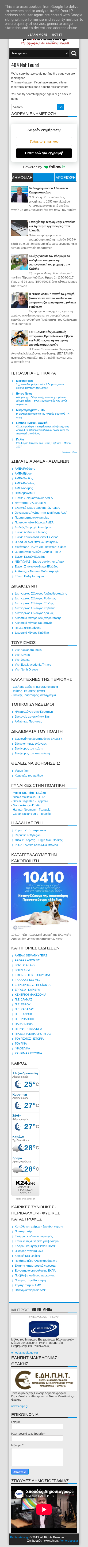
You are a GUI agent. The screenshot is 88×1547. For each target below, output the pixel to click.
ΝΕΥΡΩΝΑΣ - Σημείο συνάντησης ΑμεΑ (39, 561)
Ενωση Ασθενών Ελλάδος (31, 532)
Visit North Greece (26, 669)
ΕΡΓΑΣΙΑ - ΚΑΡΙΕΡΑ (27, 989)
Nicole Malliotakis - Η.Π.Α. (29, 797)
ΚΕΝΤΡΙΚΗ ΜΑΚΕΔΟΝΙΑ (30, 994)
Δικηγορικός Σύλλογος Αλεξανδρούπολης (41, 593)
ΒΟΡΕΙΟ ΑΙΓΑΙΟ (24, 965)
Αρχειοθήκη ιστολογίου (65, 178)
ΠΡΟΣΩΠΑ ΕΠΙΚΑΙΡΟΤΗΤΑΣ (33, 1033)
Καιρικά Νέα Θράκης (28, 1256)
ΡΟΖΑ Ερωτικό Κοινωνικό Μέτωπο (36, 845)
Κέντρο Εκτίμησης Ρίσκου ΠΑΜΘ (35, 1246)
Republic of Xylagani (28, 835)
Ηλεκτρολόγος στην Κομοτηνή (34, 711)
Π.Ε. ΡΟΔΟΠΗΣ (25, 1019)
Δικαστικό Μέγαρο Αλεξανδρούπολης (38, 618)
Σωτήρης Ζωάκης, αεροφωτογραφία (35, 686)
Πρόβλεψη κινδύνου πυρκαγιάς (34, 1275)
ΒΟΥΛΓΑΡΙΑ (22, 970)
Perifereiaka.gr (19, 1537)
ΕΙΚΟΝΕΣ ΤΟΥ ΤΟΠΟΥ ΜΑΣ (32, 975)
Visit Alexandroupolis (28, 650)
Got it (57, 34)
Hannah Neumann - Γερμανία (31, 809)
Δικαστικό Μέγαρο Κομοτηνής (33, 623)
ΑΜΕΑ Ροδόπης (25, 468)
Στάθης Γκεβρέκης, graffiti (29, 691)
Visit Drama (22, 659)
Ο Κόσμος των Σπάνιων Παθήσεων (36, 542)
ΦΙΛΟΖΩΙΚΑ (22, 1048)
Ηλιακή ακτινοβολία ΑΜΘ (30, 1290)
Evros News (24, 393)
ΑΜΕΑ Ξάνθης (24, 478)
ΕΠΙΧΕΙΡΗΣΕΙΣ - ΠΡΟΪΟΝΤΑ (32, 985)
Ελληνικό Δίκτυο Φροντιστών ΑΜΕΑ (37, 507)
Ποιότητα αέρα (24, 1231)
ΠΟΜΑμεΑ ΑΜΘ (24, 493)
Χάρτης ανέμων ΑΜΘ (28, 1285)
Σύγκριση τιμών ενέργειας (31, 743)
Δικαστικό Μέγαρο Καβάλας (32, 632)
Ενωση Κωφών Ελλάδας (30, 556)
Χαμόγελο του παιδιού (29, 775)
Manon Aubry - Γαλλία (27, 805)
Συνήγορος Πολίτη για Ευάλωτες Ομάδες (40, 547)
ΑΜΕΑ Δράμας (24, 488)
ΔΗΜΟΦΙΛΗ (22, 177)
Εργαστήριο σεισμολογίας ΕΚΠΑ (35, 1270)
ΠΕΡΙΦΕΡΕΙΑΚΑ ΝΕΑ (28, 1029)
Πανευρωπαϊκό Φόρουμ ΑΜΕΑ (34, 522)
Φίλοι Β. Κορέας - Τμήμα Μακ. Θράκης (39, 840)
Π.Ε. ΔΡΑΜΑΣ (23, 999)
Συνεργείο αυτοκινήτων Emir (32, 716)
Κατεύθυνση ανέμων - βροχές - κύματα (39, 1226)
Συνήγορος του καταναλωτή (32, 753)
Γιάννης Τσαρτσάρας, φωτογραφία (34, 695)
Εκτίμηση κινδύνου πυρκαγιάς (34, 1236)
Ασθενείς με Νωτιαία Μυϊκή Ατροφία (37, 571)
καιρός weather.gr (25, 1199)
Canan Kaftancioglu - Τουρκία (32, 813)
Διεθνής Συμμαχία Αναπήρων (33, 527)
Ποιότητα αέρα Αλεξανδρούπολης (36, 1260)
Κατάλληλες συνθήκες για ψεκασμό (37, 1241)
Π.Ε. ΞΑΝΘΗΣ (24, 1014)
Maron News (24, 380)
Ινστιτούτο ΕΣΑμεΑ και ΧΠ (31, 503)
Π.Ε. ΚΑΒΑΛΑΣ (24, 1009)
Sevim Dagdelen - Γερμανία (30, 801)
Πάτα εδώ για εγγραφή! (44, 153)
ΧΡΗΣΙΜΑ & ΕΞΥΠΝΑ (28, 1053)
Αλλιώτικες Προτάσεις (28, 721)
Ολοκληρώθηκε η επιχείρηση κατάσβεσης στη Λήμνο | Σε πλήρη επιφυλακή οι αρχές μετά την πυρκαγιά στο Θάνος (42, 430)
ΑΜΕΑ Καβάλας (24, 483)
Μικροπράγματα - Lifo (30, 410)
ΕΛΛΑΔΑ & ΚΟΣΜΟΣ (28, 980)
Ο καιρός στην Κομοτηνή (30, 1280)
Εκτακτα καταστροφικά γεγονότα (35, 1265)
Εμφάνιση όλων (69, 452)
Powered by (32, 167)
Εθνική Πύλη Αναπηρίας (30, 576)
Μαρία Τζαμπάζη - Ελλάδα (29, 792)
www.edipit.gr (19, 1406)
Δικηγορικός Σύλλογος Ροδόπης (35, 598)
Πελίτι (20, 439)
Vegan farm (22, 770)
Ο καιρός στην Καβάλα (29, 1251)
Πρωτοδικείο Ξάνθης (28, 627)
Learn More (37, 34)
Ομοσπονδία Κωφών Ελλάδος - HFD (38, 551)
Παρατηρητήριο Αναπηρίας (32, 517)
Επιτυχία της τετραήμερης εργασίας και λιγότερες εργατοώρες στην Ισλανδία (52, 226)
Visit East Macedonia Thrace (33, 664)
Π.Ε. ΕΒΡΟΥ (23, 1004)
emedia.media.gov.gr (24, 1352)
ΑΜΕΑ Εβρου (23, 473)
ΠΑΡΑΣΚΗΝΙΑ (24, 1024)
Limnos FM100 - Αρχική (31, 423)
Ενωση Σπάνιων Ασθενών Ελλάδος (36, 537)
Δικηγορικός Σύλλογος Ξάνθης (34, 603)
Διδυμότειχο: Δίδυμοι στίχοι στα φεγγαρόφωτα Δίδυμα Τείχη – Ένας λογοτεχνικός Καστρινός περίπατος (41, 401)
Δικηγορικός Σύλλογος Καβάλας (35, 608)
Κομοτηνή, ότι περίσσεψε (30, 830)
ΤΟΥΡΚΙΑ (21, 1043)
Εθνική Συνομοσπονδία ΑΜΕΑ (34, 498)
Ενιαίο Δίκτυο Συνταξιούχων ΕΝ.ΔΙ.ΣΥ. (38, 738)
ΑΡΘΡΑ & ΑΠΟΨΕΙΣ (27, 960)
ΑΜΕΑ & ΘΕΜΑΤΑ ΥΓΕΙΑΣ (31, 955)
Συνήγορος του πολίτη (29, 748)
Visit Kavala (22, 655)
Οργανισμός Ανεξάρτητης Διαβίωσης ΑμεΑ (41, 512)
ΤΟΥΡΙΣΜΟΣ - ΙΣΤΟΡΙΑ (29, 1038)
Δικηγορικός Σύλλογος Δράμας (34, 613)
